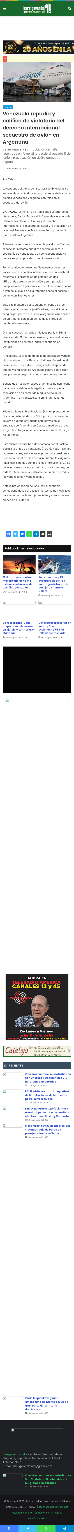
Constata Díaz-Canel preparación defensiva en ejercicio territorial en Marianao (19, 628)
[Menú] (4, 10)
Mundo (7, 107)
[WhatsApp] (29, 534)
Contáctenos (41, 1512)
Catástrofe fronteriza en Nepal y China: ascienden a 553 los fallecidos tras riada (54, 628)
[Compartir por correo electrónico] (42, 534)
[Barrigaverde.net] (37, 8)
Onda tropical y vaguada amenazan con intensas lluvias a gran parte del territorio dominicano (46, 1403)
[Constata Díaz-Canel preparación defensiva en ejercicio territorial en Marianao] (19, 610)
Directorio (56, 1512)
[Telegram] (36, 534)
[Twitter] (15, 534)
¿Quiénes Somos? (22, 1512)
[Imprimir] (49, 534)
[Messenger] (22, 534)
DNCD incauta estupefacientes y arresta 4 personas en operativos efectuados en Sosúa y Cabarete (47, 1112)
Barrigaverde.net (14, 1454)
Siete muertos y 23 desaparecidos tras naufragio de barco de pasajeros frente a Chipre (53, 584)
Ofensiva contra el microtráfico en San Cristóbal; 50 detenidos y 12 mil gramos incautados (48, 1077)
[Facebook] (8, 534)
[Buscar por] (69, 10)
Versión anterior (37, 1518)
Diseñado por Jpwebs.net (53, 1506)
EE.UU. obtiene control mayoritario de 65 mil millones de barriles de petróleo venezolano (18, 582)
